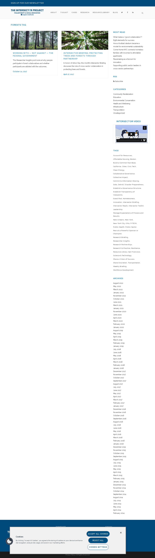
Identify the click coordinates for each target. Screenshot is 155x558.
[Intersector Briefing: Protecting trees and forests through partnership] (85, 40)
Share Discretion (120, 263)
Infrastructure (118, 107)
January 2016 (118, 444)
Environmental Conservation (124, 100)
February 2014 (118, 513)
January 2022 (118, 293)
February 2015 (118, 478)
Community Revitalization (123, 94)
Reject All (98, 540)
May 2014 (117, 507)
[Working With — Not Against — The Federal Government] (34, 40)
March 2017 (117, 400)
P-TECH (134, 223)
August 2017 (118, 384)
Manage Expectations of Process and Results (128, 214)
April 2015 (117, 472)
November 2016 (119, 412)
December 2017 (119, 371)
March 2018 (117, 362)
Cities (124, 166)
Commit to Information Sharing (126, 181)
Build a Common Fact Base (124, 163)
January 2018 (118, 368)
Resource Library (120, 252)
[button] (9, 541)
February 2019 (118, 343)
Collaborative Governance (124, 174)
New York (129, 220)
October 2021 (118, 299)
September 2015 (119, 456)
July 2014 (117, 501)
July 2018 (117, 349)
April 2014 (117, 510)
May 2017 (117, 393)
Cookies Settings (98, 547)
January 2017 (118, 406)
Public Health (118, 227)
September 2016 (119, 419)
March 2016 (117, 438)
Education (117, 97)
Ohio (128, 223)
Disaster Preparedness (134, 185)
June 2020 (117, 315)
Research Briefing (120, 237)
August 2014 (118, 497)
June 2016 (117, 428)
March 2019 (117, 340)
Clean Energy (118, 170)
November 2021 (119, 296)
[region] (68, 540)
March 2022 (118, 289)
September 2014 (119, 494)
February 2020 (119, 324)
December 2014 (119, 485)
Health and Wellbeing (121, 104)
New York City (119, 223)
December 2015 (119, 447)
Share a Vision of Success (123, 259)
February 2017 (118, 403)
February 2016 (119, 441)
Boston (133, 159)
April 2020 (117, 318)
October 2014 (118, 491)
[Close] (121, 532)
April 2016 (117, 434)
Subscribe (119, 81)
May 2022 (117, 286)
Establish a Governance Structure (127, 188)
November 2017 (119, 375)
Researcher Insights (121, 241)
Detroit (121, 185)
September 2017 (119, 381)
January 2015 (118, 482)
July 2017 (117, 387)
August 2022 (118, 283)
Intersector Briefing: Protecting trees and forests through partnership (83, 56)
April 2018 (117, 359)
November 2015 (119, 450)
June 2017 (117, 390)
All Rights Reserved (83, 555)
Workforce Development (123, 270)
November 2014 (119, 488)
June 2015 (117, 466)
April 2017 (117, 397)
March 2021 (117, 305)
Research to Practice (121, 248)
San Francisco (134, 252)
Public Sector (130, 227)
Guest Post (117, 198)
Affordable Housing (121, 159)
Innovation (117, 202)
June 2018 (117, 352)
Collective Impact (120, 177)
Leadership (117, 209)
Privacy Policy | (71, 555)
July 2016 (117, 425)
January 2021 (118, 308)
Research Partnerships (122, 244)
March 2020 (118, 321)
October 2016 (118, 415)
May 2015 (117, 469)
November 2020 (119, 312)
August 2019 (118, 330)
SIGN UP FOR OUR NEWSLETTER (27, 3)
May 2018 (117, 356)
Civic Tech (132, 166)
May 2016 (117, 431)
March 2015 (117, 475)
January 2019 (118, 346)
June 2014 (117, 504)
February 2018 (119, 365)
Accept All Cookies (98, 534)
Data (115, 185)
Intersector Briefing (131, 202)
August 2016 (118, 422)
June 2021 (117, 302)
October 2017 (118, 378)
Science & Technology (122, 255)
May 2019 (117, 334)
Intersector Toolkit (136, 206)
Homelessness (129, 198)
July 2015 (117, 463)
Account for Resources (122, 155)
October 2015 (118, 453)
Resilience (135, 248)
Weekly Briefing (120, 266)
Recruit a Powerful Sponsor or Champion (125, 232)
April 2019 (117, 337)
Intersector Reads (120, 206)
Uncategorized (119, 113)
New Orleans (118, 220)
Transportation (118, 110)
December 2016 (119, 409)
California (117, 166)
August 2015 (118, 460)
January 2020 (118, 327)
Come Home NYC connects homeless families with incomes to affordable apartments (128, 53)
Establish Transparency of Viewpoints (124, 193)
